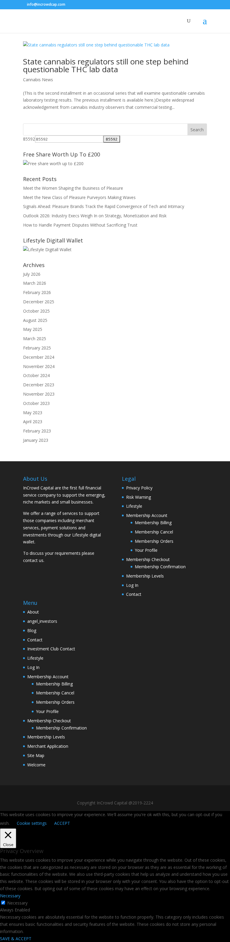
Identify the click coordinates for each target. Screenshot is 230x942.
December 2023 (38, 385)
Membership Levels (145, 576)
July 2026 (31, 274)
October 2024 (36, 375)
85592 (29, 139)
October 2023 (36, 403)
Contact (133, 594)
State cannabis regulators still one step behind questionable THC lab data (105, 65)
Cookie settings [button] (32, 823)
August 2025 (35, 320)
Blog (31, 630)
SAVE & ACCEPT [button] (15, 938)
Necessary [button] (10, 896)
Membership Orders (154, 541)
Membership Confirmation (160, 566)
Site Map (35, 755)
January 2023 (35, 440)
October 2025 (36, 311)
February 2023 (37, 431)
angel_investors (42, 621)
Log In (132, 585)
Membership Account (146, 515)
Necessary (17, 903)
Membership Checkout (148, 559)
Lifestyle (134, 506)
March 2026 (34, 283)
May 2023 (32, 412)
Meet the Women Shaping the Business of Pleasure (73, 188)
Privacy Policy (139, 488)
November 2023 (39, 394)
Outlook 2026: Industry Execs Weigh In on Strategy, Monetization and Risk (95, 215)
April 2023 (32, 421)
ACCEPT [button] (62, 823)
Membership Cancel (154, 532)
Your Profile (146, 550)
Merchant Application (47, 746)
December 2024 (38, 357)
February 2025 (37, 348)
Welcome (36, 765)
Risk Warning (138, 497)
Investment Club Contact (51, 649)
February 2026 (37, 292)
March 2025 (34, 338)
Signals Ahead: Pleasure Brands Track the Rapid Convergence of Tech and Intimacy (103, 206)
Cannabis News (38, 79)
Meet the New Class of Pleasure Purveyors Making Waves (79, 197)
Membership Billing (153, 522)
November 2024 (39, 366)
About (33, 612)
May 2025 (32, 329)
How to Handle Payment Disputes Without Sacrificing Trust (80, 225)
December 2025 (38, 302)
